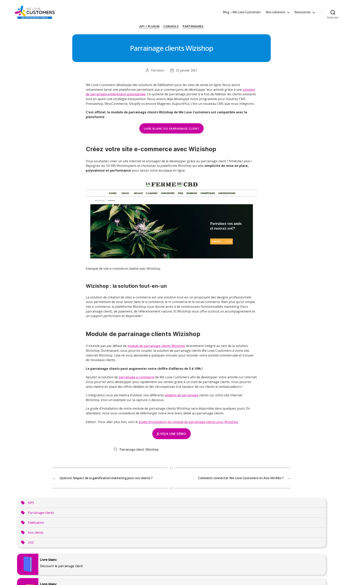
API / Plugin (149, 26)
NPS (31, 503)
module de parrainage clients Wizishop (156, 346)
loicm (160, 70)
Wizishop (152, 449)
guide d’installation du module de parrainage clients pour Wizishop (188, 422)
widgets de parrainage (181, 395)
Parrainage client (131, 449)
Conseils (171, 26)
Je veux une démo (171, 434)
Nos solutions (275, 12)
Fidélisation (36, 522)
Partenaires (193, 26)
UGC (31, 542)
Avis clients (35, 532)
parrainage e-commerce (136, 377)
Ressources (302, 12)
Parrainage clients (41, 512)
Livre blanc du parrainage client (171, 128)
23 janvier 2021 (186, 70)
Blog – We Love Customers (242, 12)
